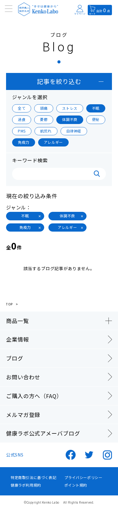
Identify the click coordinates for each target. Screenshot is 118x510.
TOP (9, 304)
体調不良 (69, 119)
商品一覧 (17, 321)
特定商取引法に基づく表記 (33, 477)
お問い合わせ (23, 377)
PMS (22, 130)
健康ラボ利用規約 (26, 485)
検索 (97, 174)
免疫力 (23, 142)
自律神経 (73, 130)
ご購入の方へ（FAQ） (34, 396)
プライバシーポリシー (83, 477)
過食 (21, 119)
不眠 (96, 108)
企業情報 (17, 339)
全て (21, 108)
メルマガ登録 (23, 415)
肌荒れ (46, 130)
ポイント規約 (75, 485)
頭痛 (44, 108)
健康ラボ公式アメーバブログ (43, 433)
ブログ (14, 358)
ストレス (69, 108)
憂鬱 (44, 119)
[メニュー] (9, 9)
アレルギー (53, 142)
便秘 (96, 119)
